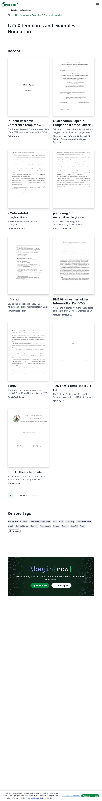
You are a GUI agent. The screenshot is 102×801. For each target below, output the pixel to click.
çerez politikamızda (34, 798)
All (16, 15)
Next (23, 495)
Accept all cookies (90, 796)
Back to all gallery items (19, 10)
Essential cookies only (71, 796)
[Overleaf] (9, 4)
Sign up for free (39, 585)
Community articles (53, 15)
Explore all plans (61, 585)
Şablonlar (24, 15)
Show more (14, 531)
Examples (36, 15)
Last (34, 495)
